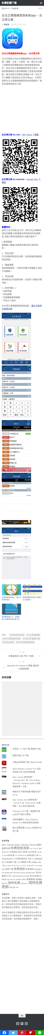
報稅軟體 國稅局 (30, 872)
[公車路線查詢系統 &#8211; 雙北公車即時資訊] (11, 589)
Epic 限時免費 (19, 855)
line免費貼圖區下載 (31, 855)
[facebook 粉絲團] (17, 1023)
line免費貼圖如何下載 (22, 859)
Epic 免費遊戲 (11, 852)
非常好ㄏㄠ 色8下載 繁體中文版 (27, 749)
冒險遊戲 (37, 869)
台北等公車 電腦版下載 (31, 639)
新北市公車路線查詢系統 (25, 642)
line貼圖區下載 (10, 862)
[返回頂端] (22, 1015)
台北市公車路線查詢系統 (12, 639)
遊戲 (8, 879)
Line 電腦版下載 (23, 862)
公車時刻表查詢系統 (17, 635)
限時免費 (14, 883)
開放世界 (4, 883)
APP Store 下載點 (30, 135)
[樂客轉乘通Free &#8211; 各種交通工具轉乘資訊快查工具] (11, 609)
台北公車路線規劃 (33, 635)
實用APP (6, 9)
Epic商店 (32, 852)
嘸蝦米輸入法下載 (21, 755)
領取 (17, 887)
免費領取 (30, 869)
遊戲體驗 (38, 879)
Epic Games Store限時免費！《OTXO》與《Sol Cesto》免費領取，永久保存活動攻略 (27, 803)
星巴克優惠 (26, 876)
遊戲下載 (12, 879)
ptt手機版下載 (9, 865)
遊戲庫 (24, 879)
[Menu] (41, 3)
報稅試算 (22, 872)
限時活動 (12, 887)
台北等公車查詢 (8, 642)
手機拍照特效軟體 (17, 876)
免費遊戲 (19, 868)
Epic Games (8, 845)
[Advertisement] (22, 110)
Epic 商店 (23, 851)
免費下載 (9, 869)
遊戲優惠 (18, 879)
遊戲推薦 (30, 879)
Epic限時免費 (9, 855)
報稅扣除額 (16, 872)
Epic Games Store (25, 844)
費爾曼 (6, 25)
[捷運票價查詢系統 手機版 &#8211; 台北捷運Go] (32, 589)
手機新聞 (14, 9)
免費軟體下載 (9, 2)
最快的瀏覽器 (35, 876)
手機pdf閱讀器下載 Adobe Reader (27, 762)
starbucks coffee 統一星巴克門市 (24, 865)
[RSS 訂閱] (26, 1023)
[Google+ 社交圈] (22, 1023)
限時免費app (24, 883)
